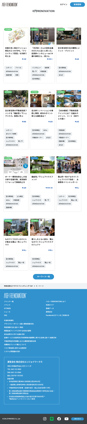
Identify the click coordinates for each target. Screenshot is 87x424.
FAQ (5, 315)
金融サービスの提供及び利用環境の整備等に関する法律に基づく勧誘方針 (30, 338)
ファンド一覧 (9, 301)
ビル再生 (20, 196)
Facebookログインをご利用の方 (57, 315)
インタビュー (36, 68)
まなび (61, 75)
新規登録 (77, 4)
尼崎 (16, 75)
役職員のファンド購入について (15, 344)
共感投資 (43, 71)
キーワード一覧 (43, 277)
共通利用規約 (9, 320)
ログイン (63, 4)
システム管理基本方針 (12, 351)
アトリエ (18, 68)
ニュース (7, 312)
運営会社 (49, 312)
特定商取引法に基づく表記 (13, 327)
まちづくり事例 (11, 134)
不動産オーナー (37, 137)
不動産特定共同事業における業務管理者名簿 (20, 341)
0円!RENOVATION (12, 71)
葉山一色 (74, 200)
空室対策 (9, 75)
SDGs (45, 130)
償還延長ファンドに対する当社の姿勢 (17, 331)
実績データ (50, 308)
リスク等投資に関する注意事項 (15, 348)
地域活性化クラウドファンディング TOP (18, 286)
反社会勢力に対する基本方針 (14, 334)
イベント (7, 305)
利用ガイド (50, 305)
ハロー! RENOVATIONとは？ (56, 301)
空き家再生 (36, 79)
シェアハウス (10, 141)
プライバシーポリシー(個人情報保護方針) (19, 324)
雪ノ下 (34, 71)
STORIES (7, 308)
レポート (9, 68)
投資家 (47, 68)
